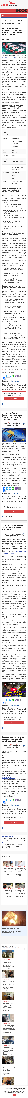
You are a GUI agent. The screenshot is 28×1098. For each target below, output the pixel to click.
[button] (1, 10)
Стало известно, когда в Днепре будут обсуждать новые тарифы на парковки (20, 893)
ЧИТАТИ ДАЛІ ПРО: (8, 778)
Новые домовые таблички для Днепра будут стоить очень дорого (8, 871)
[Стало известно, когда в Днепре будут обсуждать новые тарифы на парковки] (20, 887)
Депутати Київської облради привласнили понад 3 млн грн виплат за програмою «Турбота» (9, 1071)
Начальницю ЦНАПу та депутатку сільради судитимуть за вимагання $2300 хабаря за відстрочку (9, 1008)
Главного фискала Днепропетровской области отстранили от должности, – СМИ (20, 872)
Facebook (20, 10)
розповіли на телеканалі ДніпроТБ (14, 552)
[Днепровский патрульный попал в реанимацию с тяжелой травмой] (8, 887)
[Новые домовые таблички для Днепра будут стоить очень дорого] (8, 865)
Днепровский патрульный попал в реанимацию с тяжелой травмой (8, 894)
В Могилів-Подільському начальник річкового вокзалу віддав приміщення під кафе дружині (8, 964)
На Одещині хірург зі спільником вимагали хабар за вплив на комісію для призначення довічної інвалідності (9, 986)
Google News (25, 10)
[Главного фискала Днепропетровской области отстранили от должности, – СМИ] (20, 865)
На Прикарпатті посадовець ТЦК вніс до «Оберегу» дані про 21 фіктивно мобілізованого (8, 1051)
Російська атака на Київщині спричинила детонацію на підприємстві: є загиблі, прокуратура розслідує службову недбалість (14, 930)
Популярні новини (8, 946)
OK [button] (14, 1095)
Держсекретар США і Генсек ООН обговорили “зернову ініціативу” (13, 838)
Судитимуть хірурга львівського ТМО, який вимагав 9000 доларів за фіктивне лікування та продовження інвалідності (9, 1029)
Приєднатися (14, 398)
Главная (4, 20)
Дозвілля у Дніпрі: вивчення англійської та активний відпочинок (12, 845)
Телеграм (23, 10)
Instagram (17, 10)
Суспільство (11, 20)
